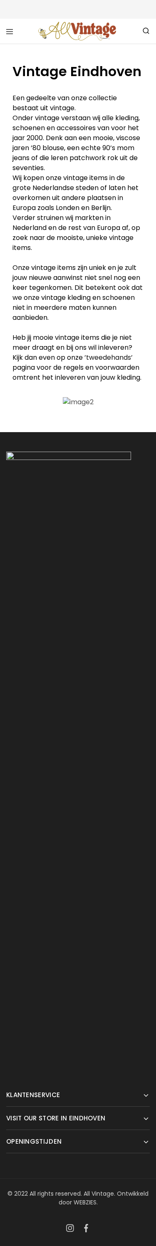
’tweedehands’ (108, 357)
